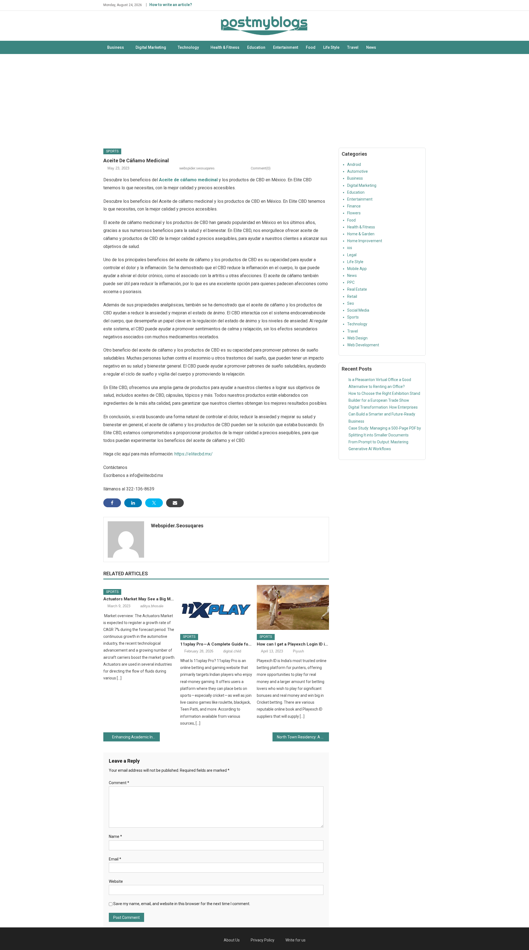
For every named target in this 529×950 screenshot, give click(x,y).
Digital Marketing (151, 47)
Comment (119, 783)
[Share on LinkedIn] (133, 502)
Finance (354, 206)
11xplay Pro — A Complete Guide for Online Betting (216, 644)
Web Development (363, 345)
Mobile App (357, 268)
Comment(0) (261, 168)
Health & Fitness (224, 47)
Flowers (354, 213)
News (371, 47)
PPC (351, 282)
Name (115, 836)
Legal (352, 255)
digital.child (232, 651)
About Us (232, 940)
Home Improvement (364, 241)
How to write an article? (170, 4)
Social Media (358, 310)
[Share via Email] (175, 502)
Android (354, 164)
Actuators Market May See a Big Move (139, 599)
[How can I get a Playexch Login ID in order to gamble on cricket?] (293, 607)
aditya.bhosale (151, 606)
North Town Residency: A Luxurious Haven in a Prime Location (303, 737)
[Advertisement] (264, 100)
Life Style (331, 47)
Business (115, 47)
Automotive (357, 171)
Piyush (298, 651)
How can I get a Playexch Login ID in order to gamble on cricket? (293, 644)
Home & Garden (360, 234)
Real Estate (357, 289)
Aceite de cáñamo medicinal (188, 179)
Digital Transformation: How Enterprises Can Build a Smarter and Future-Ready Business (383, 414)
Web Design (357, 338)
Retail (352, 296)
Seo (350, 303)
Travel (352, 47)
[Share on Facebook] (112, 502)
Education (256, 47)
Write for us (295, 940)
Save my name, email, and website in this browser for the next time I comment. (181, 904)
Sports (112, 151)
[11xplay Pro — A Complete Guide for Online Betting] (216, 607)
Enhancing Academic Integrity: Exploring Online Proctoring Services (136, 737)
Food (310, 47)
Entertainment (285, 47)
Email (115, 859)
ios (349, 247)
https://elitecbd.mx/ (193, 454)
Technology (188, 47)
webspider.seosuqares (197, 168)
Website (116, 881)
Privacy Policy (262, 940)
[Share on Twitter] (154, 502)
